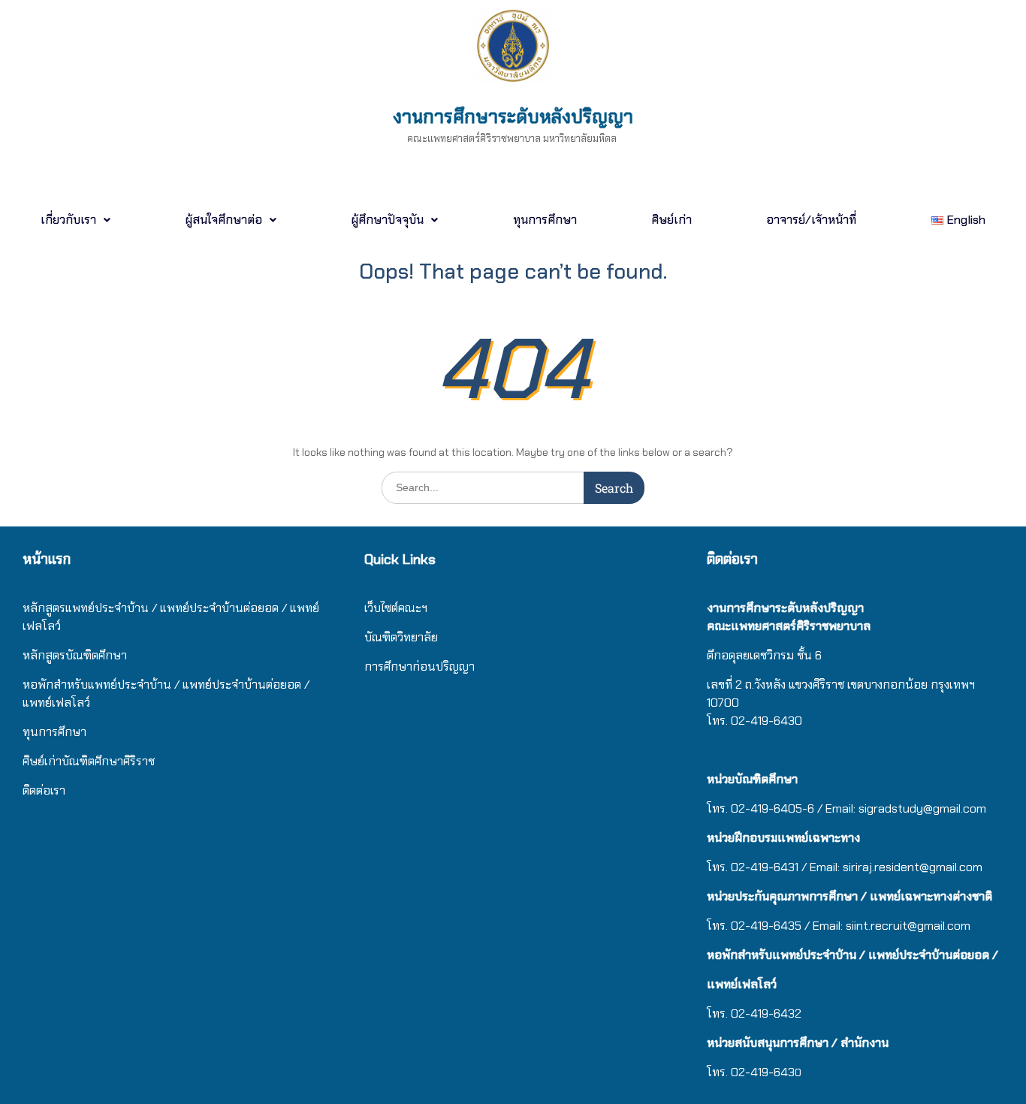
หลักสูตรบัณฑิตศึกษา (75, 655)
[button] (75, 220)
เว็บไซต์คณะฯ (395, 608)
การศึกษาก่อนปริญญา (421, 666)
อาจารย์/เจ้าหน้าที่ (811, 220)
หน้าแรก (47, 559)
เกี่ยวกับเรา (68, 220)
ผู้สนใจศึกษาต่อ (223, 220)
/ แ (181, 684)
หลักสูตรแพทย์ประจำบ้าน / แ (95, 608)
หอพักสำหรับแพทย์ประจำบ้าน (97, 684)
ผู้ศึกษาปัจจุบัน (387, 220)
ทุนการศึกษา (545, 220)
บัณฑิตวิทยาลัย (401, 637)
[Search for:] (513, 487)
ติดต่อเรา (44, 790)
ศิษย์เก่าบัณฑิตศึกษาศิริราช (89, 761)
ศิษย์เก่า (671, 220)
